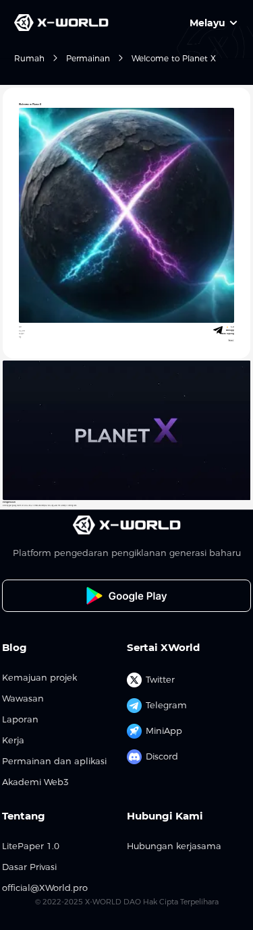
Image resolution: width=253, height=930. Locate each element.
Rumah (29, 58)
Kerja (13, 740)
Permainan (88, 58)
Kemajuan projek (39, 678)
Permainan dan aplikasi (54, 761)
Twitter (160, 679)
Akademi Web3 (35, 782)
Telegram (166, 705)
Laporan (20, 719)
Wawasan (23, 698)
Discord (162, 756)
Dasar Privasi (29, 867)
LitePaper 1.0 (30, 846)
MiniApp (164, 730)
